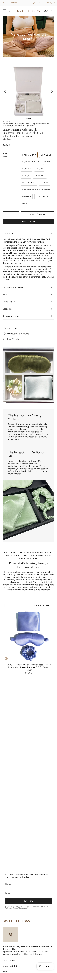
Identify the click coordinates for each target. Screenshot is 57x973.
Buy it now (28, 221)
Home (5, 121)
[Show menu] (4, 10)
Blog (5, 971)
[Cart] (52, 10)
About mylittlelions (11, 966)
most (5, 294)
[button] (11, 10)
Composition (9, 301)
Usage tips (7, 309)
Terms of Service (18, 908)
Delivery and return (11, 316)
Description (8, 233)
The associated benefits (14, 287)
